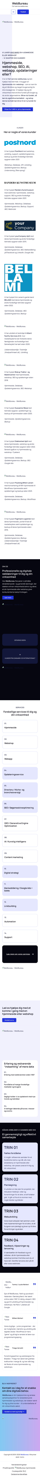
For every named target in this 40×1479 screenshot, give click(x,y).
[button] (23, 12)
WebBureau (20, 3)
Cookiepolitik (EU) (19, 1471)
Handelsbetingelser (19, 1465)
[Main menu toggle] (13, 12)
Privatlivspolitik (9, 1468)
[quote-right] (34, 1284)
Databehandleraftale (19, 1474)
